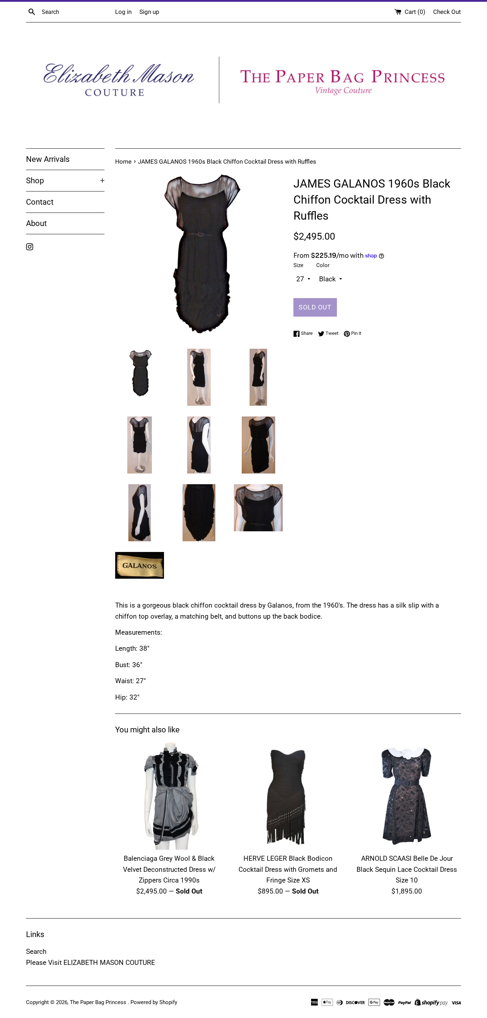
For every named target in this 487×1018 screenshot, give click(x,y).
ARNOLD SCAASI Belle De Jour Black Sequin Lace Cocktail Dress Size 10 (407, 869)
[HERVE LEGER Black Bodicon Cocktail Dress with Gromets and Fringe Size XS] (288, 796)
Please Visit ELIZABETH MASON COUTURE (90, 962)
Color (322, 265)
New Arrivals (48, 159)
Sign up (149, 11)
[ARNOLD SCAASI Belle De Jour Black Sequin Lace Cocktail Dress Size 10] (407, 796)
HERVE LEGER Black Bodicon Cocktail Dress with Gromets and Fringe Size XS (288, 869)
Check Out (447, 11)
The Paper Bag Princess (99, 1002)
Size (298, 265)
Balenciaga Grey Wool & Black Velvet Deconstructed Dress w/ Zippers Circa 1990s (169, 869)
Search (36, 951)
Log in (123, 11)
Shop (65, 180)
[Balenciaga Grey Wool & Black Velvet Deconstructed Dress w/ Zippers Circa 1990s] (169, 796)
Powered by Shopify (153, 1002)
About (36, 223)
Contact (39, 202)
